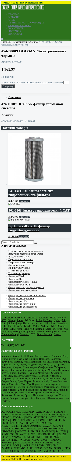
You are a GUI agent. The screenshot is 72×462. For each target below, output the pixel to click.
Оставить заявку (19, 25)
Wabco (44, 326)
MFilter (48, 320)
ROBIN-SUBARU (47, 434)
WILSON (25, 440)
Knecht (27, 326)
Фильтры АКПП (16, 279)
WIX (12, 328)
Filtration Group (9, 334)
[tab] (39, 97)
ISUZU (62, 434)
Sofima (12, 323)
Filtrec (4, 328)
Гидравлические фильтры (25, 42)
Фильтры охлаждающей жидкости (26, 287)
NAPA (31, 331)
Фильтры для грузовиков (21, 298)
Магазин (14, 17)
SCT (3, 320)
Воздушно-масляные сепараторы (25, 254)
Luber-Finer (7, 326)
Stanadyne (62, 323)
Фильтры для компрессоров (22, 306)
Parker (39, 320)
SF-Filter (43, 317)
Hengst (18, 326)
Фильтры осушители (19, 284)
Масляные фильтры (18, 270)
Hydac (57, 320)
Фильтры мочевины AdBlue (22, 282)
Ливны (57, 334)
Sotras (20, 320)
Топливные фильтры (19, 273)
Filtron (11, 320)
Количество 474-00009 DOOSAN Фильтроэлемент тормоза (32, 82)
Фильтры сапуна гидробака (22, 290)
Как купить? (16, 28)
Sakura (61, 326)
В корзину (8, 86)
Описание (14, 97)
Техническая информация (26, 22)
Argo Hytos (23, 323)
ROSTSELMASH (21, 414)
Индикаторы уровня (19, 268)
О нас (11, 20)
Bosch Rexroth (44, 334)
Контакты (15, 34)
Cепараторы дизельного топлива (25, 251)
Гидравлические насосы (20, 259)
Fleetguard (20, 317)
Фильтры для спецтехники (22, 304)
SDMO (38, 448)
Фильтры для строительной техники (27, 295)
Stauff (23, 331)
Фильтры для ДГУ (17, 301)
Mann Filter (7, 317)
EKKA (53, 326)
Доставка (14, 31)
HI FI (53, 317)
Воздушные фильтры (19, 256)
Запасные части (16, 265)
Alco (48, 328)
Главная (13, 14)
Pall (26, 328)
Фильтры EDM (16, 276)
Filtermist (24, 334)
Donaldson (32, 317)
